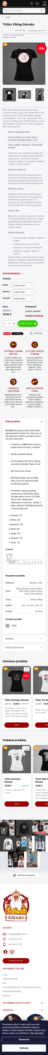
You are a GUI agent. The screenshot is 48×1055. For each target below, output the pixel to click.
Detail (17, 725)
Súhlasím (24, 1048)
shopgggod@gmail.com (18, 934)
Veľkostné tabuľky (10, 979)
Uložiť (8, 334)
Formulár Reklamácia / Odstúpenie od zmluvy (22, 987)
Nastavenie (24, 1039)
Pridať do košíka (26, 323)
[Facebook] (5, 951)
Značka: (9, 37)
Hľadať (41, 10)
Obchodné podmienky (12, 991)
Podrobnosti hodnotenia (36, 30)
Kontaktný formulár (16, 961)
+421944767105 (15, 939)
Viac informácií (37, 1033)
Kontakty (6, 996)
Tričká (14, 626)
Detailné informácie (11, 273)
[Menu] (44, 3)
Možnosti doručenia (34, 316)
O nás (5, 975)
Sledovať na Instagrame (26, 875)
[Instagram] (11, 951)
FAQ (4, 983)
